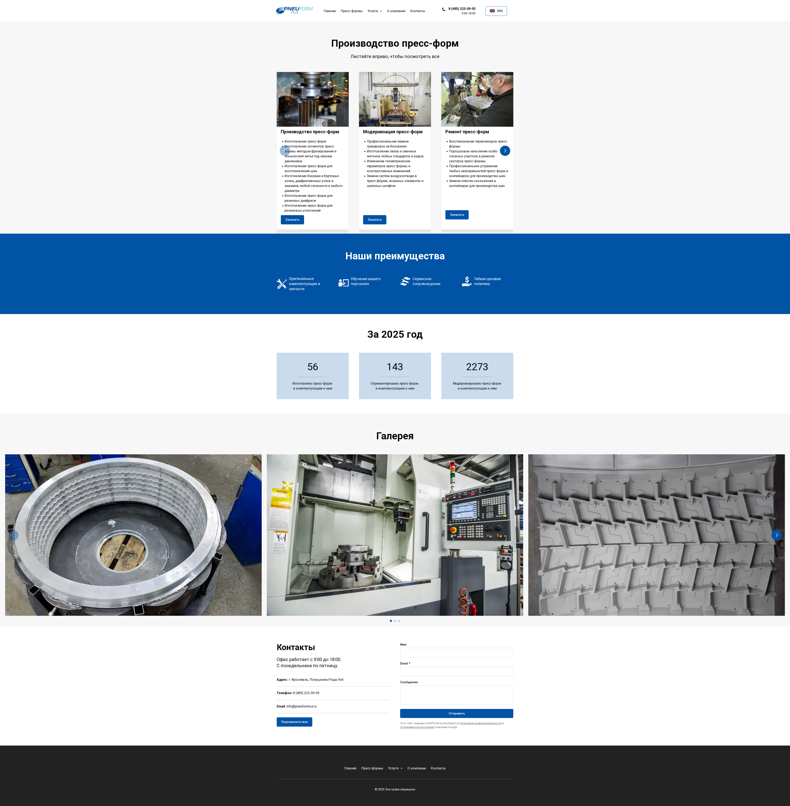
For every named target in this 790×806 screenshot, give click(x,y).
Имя (403, 644)
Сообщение (409, 682)
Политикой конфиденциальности (481, 723)
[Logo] (294, 11)
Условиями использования (417, 727)
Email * (405, 663)
